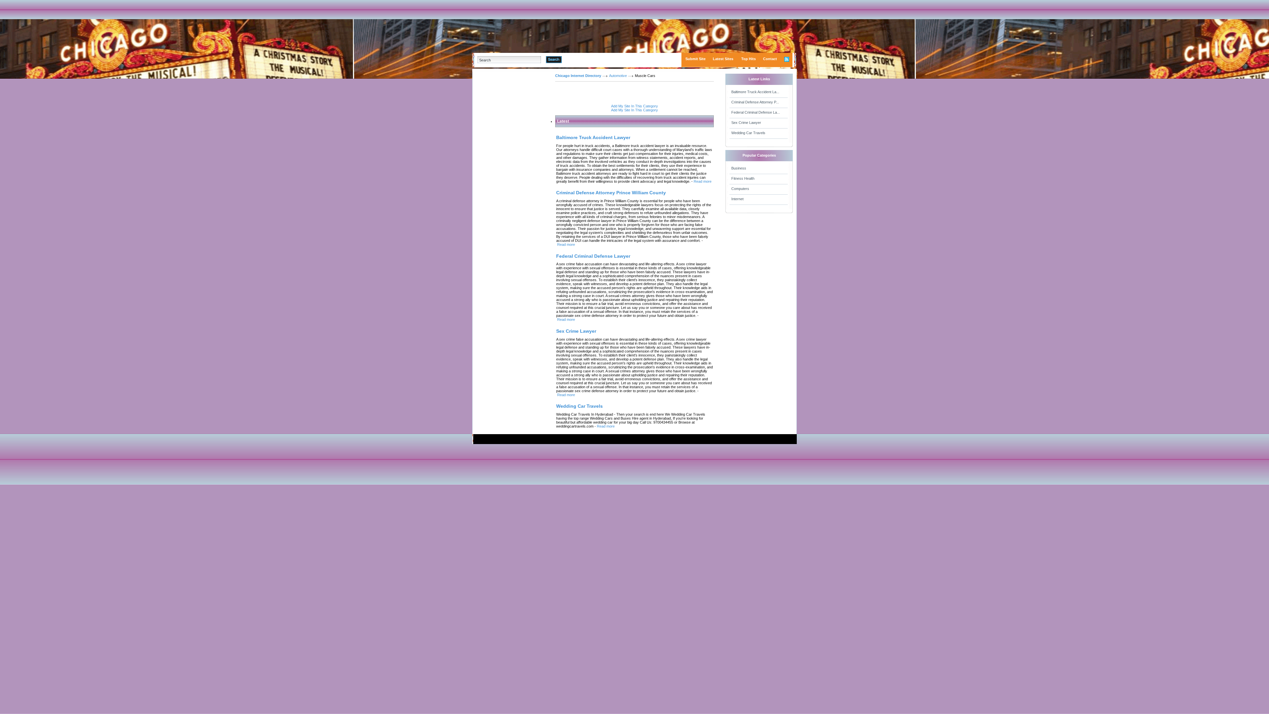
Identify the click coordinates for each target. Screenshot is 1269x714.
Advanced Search (579, 59)
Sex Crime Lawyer (746, 123)
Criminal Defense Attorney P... (755, 102)
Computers (740, 189)
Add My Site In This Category (634, 106)
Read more (702, 181)
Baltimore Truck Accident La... (755, 92)
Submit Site (695, 59)
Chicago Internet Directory (578, 76)
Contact (770, 59)
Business (738, 168)
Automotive (618, 76)
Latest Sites (723, 59)
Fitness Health (742, 178)
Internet (737, 199)
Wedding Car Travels (748, 133)
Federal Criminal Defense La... (755, 112)
